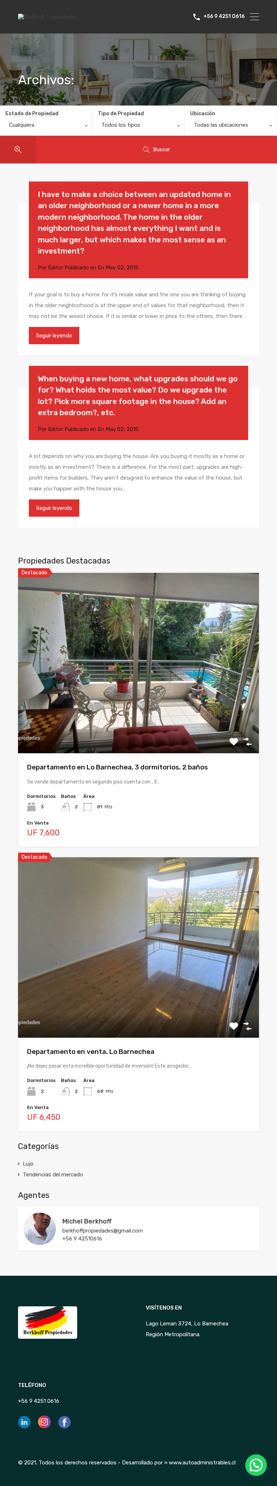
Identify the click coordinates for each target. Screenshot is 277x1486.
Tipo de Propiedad (121, 114)
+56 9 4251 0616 (224, 16)
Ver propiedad (139, 717)
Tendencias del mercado (53, 1174)
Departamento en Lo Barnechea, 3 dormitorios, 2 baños (117, 767)
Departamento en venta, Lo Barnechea (90, 1051)
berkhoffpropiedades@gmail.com (102, 1230)
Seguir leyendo (54, 335)
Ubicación (202, 114)
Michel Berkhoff (86, 1221)
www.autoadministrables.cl (202, 1462)
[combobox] (46, 126)
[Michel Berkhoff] (39, 1242)
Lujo (28, 1163)
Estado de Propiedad (31, 114)
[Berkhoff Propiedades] (47, 17)
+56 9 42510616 (82, 1238)
